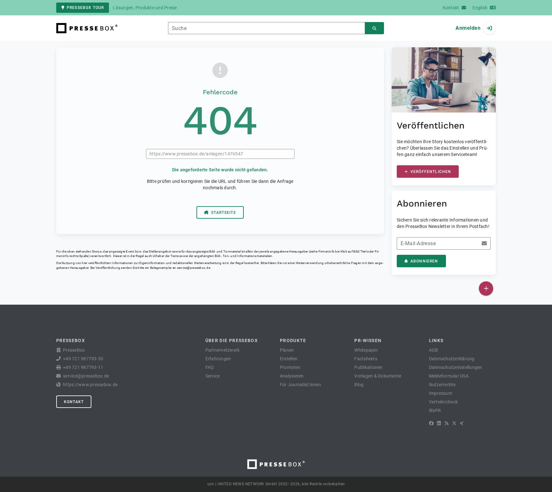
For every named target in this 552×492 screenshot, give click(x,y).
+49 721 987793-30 (83, 358)
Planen (287, 350)
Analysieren (292, 376)
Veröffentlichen (430, 171)
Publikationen (368, 367)
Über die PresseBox (231, 340)
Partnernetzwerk (222, 350)
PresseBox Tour (85, 7)
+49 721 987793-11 (83, 367)
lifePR (435, 410)
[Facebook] (431, 423)
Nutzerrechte (442, 384)
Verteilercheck (443, 401)
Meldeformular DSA (449, 376)
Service (212, 376)
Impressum (440, 393)
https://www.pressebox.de (90, 384)
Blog (359, 384)
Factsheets (365, 358)
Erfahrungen (218, 358)
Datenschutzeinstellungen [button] (455, 367)
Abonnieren (424, 261)
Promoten (290, 367)
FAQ (209, 367)
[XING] (462, 423)
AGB (433, 350)
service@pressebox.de (193, 267)
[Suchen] (374, 28)
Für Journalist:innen (300, 384)
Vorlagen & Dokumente (377, 376)
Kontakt (74, 402)
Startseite (223, 212)
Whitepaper (366, 350)
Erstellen (288, 358)
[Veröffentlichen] (486, 288)
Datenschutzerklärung (452, 358)
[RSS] (446, 423)
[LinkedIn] (439, 423)
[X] (454, 423)
